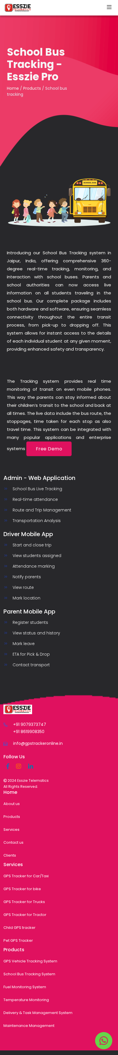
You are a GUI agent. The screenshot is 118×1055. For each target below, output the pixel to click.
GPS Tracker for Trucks (24, 901)
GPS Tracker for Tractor (24, 914)
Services (11, 829)
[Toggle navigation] (109, 7)
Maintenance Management (28, 1025)
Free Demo (49, 449)
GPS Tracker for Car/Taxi (26, 876)
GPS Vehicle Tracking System (30, 961)
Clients (9, 855)
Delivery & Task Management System (37, 1012)
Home (13, 88)
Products (32, 88)
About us (11, 803)
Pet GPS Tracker (18, 940)
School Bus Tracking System (29, 974)
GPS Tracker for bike (22, 889)
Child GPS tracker (19, 927)
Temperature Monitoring (26, 1000)
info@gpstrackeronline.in (38, 743)
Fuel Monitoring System (24, 987)
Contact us (13, 842)
